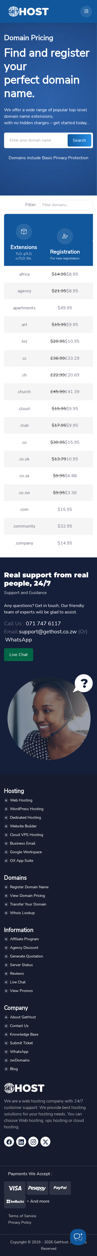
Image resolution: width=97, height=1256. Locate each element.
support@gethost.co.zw (48, 631)
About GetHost (23, 1017)
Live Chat (18, 655)
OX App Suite (21, 860)
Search (79, 140)
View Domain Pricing (27, 895)
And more (40, 1201)
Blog (14, 1068)
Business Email (22, 843)
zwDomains (20, 1060)
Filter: (31, 205)
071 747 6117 (43, 623)
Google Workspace (26, 852)
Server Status (21, 964)
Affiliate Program (24, 939)
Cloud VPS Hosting (26, 834)
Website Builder (23, 826)
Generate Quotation (26, 956)
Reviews (17, 973)
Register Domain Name (29, 887)
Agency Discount (24, 947)
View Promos (21, 990)
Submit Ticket (21, 1043)
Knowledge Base (24, 1034)
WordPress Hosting (26, 808)
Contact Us (19, 1025)
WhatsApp (18, 639)
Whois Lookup (22, 912)
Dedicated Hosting (25, 817)
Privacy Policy (19, 1222)
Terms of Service (22, 1216)
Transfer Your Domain (28, 904)
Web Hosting (21, 800)
